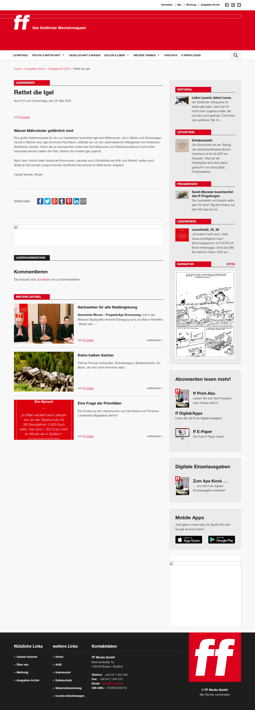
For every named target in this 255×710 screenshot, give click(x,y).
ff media (24, 117)
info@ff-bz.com (112, 684)
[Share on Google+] (54, 201)
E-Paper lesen (191, 55)
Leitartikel (20, 55)
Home (17, 69)
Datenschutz (63, 680)
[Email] (83, 201)
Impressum (63, 672)
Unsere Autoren (27, 657)
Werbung (191, 5)
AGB (58, 665)
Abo (179, 5)
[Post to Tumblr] (62, 201)
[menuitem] (20, 55)
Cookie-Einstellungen (69, 696)
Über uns (22, 665)
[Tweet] (47, 201)
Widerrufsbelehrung (68, 688)
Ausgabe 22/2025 (59, 69)
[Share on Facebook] (40, 201)
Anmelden (167, 5)
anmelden (43, 279)
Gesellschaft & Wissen (84, 55)
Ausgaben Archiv (210, 5)
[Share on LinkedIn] (76, 201)
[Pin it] (69, 201)
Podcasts (171, 55)
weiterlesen (155, 340)
